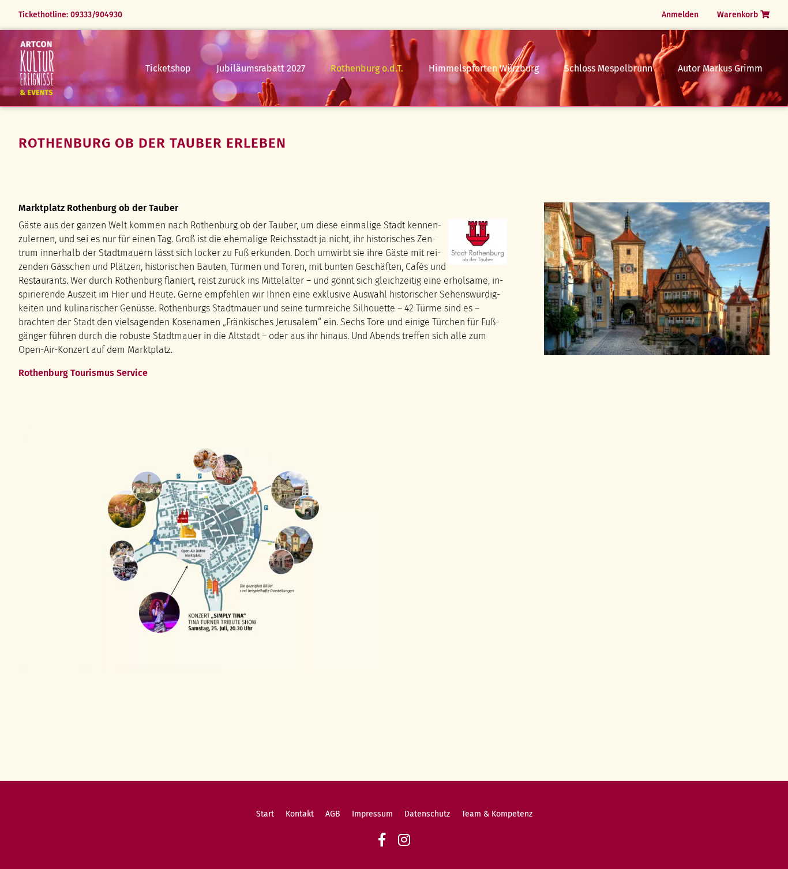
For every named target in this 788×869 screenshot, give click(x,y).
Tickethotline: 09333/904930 (70, 15)
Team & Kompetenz (496, 814)
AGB (332, 814)
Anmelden (680, 15)
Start (265, 814)
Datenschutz (427, 814)
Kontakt (300, 814)
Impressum (372, 814)
